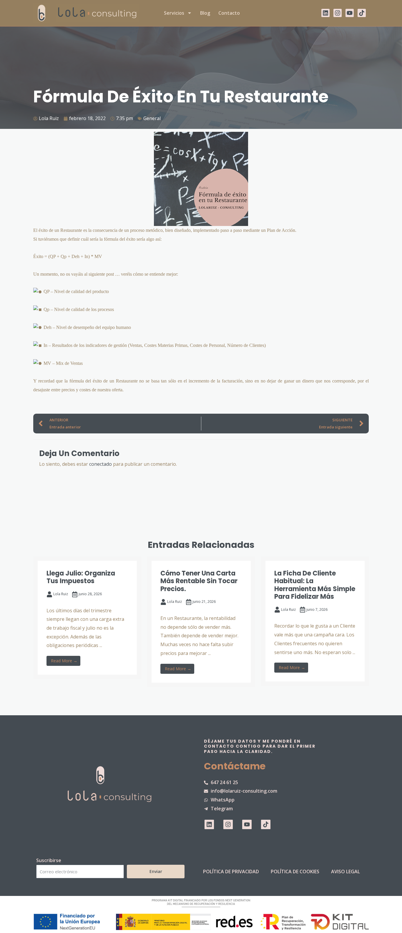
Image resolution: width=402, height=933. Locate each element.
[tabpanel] (87, 617)
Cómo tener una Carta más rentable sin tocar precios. (198, 581)
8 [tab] (216, 709)
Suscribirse (48, 860)
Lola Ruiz (60, 593)
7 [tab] (210, 709)
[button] (21, 630)
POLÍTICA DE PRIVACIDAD (231, 871)
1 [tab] (174, 709)
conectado (100, 464)
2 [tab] (180, 709)
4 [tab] (192, 709)
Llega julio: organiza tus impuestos (80, 577)
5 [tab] (198, 709)
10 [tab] (227, 709)
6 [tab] (204, 709)
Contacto (229, 13)
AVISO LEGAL (345, 871)
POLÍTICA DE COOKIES (295, 871)
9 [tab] (222, 709)
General (152, 118)
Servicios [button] (174, 13)
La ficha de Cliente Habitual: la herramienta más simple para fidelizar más (314, 585)
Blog (205, 13)
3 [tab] (186, 709)
